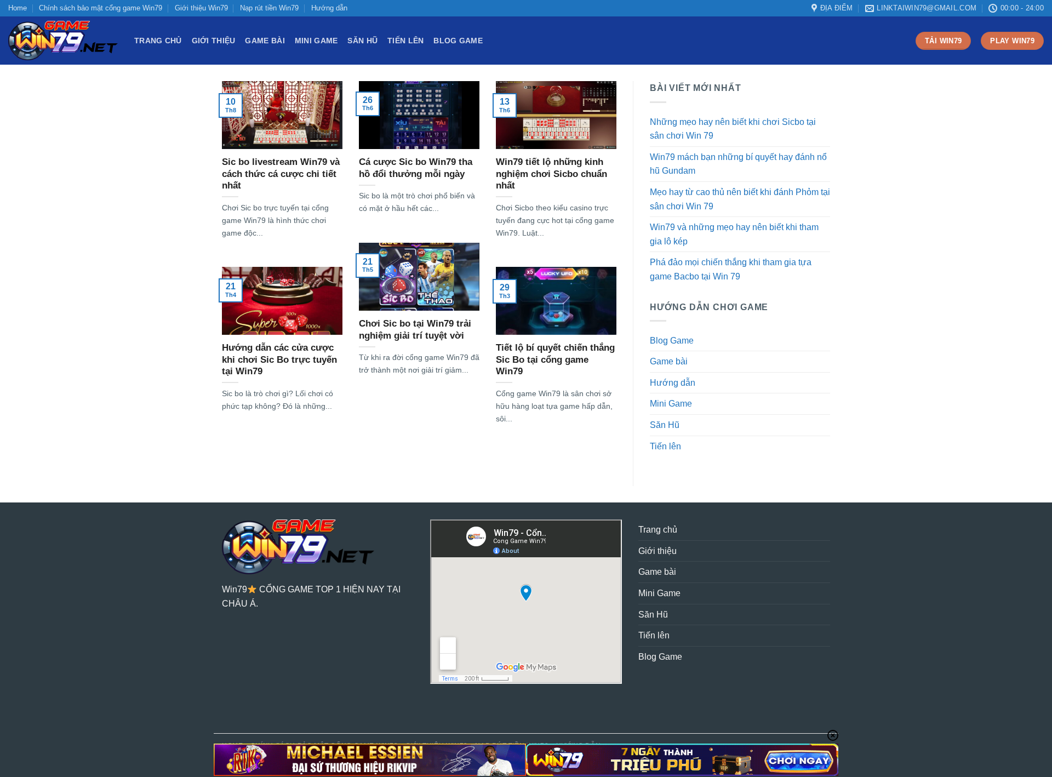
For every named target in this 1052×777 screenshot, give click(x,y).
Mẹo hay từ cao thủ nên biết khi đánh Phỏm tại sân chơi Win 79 (740, 199)
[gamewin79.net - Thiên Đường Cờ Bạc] (63, 40)
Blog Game (458, 40)
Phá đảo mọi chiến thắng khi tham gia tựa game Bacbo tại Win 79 (730, 269)
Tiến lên (405, 40)
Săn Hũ (362, 40)
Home (17, 8)
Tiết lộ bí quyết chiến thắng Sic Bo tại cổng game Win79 (555, 359)
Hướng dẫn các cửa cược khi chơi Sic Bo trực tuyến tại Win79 (279, 359)
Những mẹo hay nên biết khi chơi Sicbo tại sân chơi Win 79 (733, 129)
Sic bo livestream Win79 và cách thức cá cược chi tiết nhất (281, 174)
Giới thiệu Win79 (201, 8)
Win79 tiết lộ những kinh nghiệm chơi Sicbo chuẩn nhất (551, 174)
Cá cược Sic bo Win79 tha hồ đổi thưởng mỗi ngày (415, 168)
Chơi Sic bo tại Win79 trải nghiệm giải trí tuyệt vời (415, 329)
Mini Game (316, 40)
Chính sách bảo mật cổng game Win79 (100, 8)
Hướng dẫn (329, 8)
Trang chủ (158, 40)
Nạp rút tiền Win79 (269, 8)
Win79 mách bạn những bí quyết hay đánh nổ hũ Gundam (738, 164)
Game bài (264, 40)
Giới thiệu (214, 40)
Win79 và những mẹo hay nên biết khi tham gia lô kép (734, 234)
